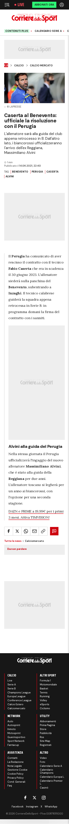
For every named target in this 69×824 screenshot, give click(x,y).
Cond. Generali (16, 781)
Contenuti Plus (16, 31)
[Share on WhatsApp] (26, 531)
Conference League (19, 700)
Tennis (44, 692)
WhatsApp (51, 806)
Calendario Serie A (48, 31)
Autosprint (13, 725)
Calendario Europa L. (52, 776)
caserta (52, 171)
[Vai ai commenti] (54, 531)
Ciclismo (45, 708)
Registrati (45, 745)
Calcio (19, 65)
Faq (9, 785)
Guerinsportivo (16, 737)
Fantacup (13, 745)
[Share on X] (17, 531)
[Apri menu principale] (7, 4)
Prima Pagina (47, 725)
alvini (10, 176)
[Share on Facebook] (8, 531)
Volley (43, 700)
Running (45, 696)
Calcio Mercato (41, 65)
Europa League (16, 696)
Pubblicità (46, 733)
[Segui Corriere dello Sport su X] (34, 797)
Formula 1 (45, 680)
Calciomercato (16, 708)
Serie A (11, 684)
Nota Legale (14, 766)
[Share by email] (34, 531)
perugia (37, 171)
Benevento (20, 171)
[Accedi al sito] (62, 4)
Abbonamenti (48, 721)
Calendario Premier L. (51, 782)
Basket (44, 688)
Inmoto (11, 729)
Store (43, 729)
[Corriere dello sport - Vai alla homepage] (34, 18)
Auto (10, 721)
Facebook (18, 806)
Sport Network (16, 741)
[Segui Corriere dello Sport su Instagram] (43, 797)
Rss (42, 737)
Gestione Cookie (17, 769)
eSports (44, 704)
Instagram (32, 806)
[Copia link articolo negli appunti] (43, 531)
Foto (42, 762)
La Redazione (15, 762)
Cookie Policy (15, 773)
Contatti (12, 758)
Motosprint (14, 733)
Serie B (11, 688)
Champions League (19, 692)
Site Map (45, 741)
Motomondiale (48, 684)
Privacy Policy (15, 777)
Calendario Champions (46, 771)
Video (43, 758)
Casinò (44, 787)
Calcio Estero (15, 704)
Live (21, 5)
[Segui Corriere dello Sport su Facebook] (25, 797)
